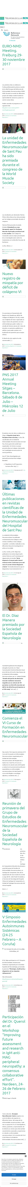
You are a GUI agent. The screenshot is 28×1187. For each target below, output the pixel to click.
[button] (25, 1156)
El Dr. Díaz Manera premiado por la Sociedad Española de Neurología (13, 626)
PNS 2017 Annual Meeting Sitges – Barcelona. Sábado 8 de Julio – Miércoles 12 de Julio (12, 392)
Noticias (7, 115)
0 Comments (13, 115)
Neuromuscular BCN (8, 113)
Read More (4, 117)
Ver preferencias (14, 1183)
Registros (12, 346)
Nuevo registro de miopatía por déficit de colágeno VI (12, 282)
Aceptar (14, 1174)
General (7, 574)
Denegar (14, 1179)
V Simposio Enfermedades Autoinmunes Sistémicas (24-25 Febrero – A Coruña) (14, 930)
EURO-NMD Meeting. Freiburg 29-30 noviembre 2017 (13, 55)
